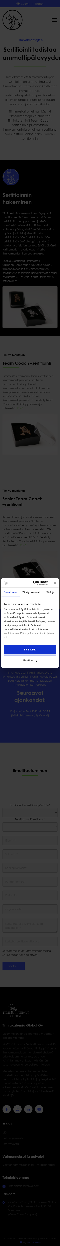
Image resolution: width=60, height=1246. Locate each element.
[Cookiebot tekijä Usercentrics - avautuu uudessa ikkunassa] (35, 583)
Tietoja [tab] (50, 592)
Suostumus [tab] (10, 592)
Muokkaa (28, 660)
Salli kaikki (30, 649)
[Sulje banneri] (55, 582)
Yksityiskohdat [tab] (31, 592)
